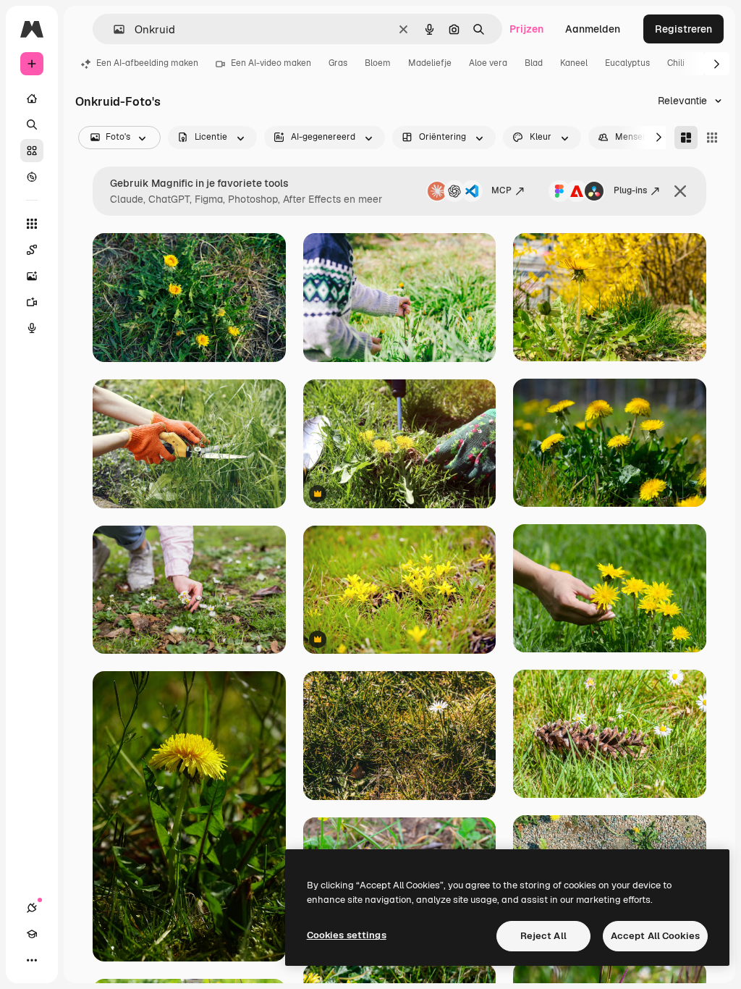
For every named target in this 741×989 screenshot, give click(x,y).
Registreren (683, 28)
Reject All (543, 936)
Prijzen (526, 28)
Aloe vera (488, 63)
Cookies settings (346, 935)
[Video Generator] (31, 301)
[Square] (712, 137)
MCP (501, 190)
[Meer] (31, 960)
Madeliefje (430, 63)
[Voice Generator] (31, 328)
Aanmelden (592, 28)
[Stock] (31, 150)
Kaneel (574, 63)
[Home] (31, 98)
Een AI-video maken (271, 63)
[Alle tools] (31, 223)
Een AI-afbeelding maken (147, 63)
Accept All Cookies (655, 936)
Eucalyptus (627, 63)
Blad (534, 63)
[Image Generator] (31, 275)
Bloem (378, 63)
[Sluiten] (680, 191)
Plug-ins (630, 190)
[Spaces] (31, 249)
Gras (338, 63)
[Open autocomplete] (113, 29)
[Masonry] (686, 137)
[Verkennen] (31, 176)
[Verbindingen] (31, 907)
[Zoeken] (31, 124)
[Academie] (31, 934)
